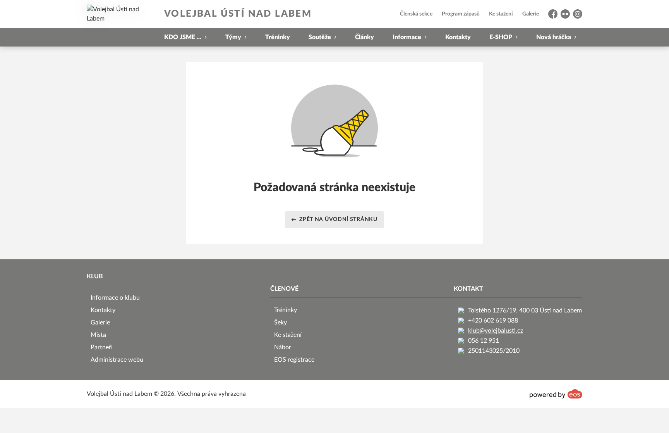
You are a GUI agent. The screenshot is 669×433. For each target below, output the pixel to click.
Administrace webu (117, 360)
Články (364, 37)
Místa (98, 335)
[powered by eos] (556, 393)
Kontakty (458, 37)
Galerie (530, 14)
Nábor (282, 347)
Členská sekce (416, 14)
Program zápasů (461, 14)
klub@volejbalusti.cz (495, 331)
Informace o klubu (115, 298)
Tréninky (277, 37)
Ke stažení (501, 14)
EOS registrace (294, 360)
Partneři (102, 347)
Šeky (280, 322)
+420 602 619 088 (493, 320)
